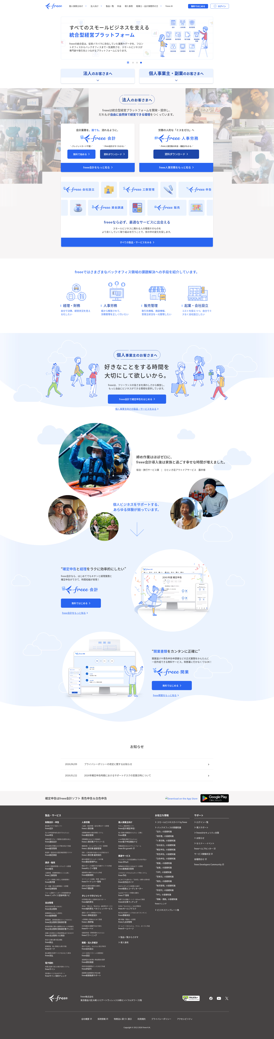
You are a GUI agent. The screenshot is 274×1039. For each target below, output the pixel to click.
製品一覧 (110, 6)
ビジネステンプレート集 (168, 909)
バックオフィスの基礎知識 (169, 827)
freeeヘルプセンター (203, 848)
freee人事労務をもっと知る (175, 167)
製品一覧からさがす (129, 937)
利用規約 (142, 1018)
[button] (133, 62)
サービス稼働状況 (202, 853)
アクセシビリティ (185, 1018)
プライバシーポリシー (161, 1018)
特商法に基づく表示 (123, 1018)
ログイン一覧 (202, 822)
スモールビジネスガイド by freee (172, 822)
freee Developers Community (207, 864)
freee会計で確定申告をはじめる (135, 399)
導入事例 (129, 6)
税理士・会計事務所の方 (147, 6)
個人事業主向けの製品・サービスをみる (135, 409)
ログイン (222, 6)
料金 (119, 6)
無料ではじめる (198, 6)
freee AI (169, 6)
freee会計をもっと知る (96, 167)
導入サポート (202, 827)
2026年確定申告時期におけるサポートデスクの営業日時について (117, 775)
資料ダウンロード (113, 154)
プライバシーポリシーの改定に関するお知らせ (108, 764)
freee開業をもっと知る (165, 695)
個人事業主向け (76, 6)
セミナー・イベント (205, 843)
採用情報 (102, 1018)
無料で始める (80, 154)
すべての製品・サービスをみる (136, 242)
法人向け (94, 6)
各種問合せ (199, 859)
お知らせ (200, 838)
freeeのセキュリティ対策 (207, 832)
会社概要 (85, 1018)
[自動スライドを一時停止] (128, 62)
